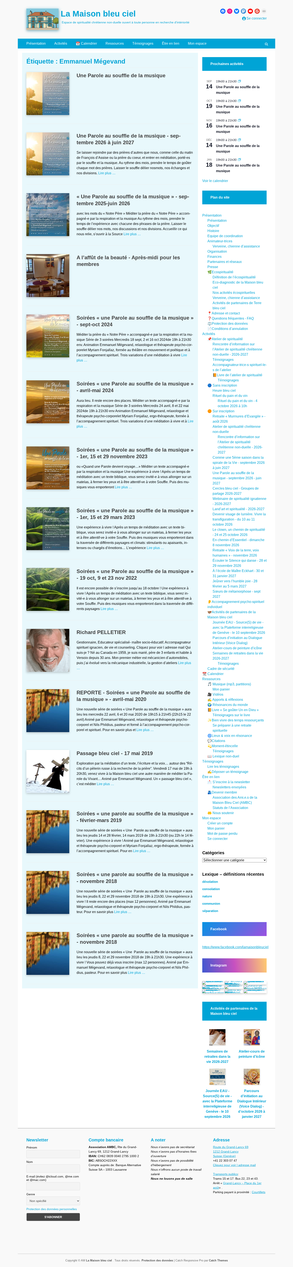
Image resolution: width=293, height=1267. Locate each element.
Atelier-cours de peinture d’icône (237, 648)
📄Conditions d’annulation (227, 329)
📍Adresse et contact (223, 313)
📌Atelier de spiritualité (225, 339)
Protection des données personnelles (51, 1209)
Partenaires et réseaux (224, 262)
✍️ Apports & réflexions (225, 699)
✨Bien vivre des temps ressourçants (235, 720)
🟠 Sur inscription (220, 411)
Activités (60, 43)
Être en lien (170, 43)
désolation (210, 881)
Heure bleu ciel (224, 390)
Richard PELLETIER (101, 632)
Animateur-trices (219, 241)
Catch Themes (218, 1260)
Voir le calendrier (215, 181)
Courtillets (258, 1192)
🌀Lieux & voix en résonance (229, 735)
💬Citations (216, 741)
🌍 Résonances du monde (227, 705)
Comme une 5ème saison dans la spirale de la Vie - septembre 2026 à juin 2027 (239, 463)
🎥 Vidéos (215, 694)
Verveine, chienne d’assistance (236, 246)
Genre (30, 1194)
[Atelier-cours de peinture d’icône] (252, 1039)
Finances (214, 256)
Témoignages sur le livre (231, 715)
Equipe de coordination (225, 236)
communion (211, 903)
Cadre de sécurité (220, 669)
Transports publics (225, 1174)
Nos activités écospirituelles (234, 292)
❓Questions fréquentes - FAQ (230, 318)
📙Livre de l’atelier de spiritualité (237, 375)
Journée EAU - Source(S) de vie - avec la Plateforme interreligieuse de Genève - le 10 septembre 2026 (239, 627)
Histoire (213, 231)
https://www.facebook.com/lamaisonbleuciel (235, 947)
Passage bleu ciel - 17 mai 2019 (115, 753)
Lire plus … (107, 173)
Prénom (31, 1147)
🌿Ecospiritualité (220, 272)
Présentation (36, 43)
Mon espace (197, 43)
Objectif (213, 226)
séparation (210, 911)
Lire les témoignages (223, 766)
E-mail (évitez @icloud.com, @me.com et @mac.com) (52, 1178)
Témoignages (142, 43)
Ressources (115, 43)
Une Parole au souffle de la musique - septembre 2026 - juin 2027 (237, 478)
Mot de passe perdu (222, 833)
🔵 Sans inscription (222, 385)
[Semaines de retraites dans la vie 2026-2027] (217, 1039)
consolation (211, 889)
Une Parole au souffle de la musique (121, 75)
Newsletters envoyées (229, 787)
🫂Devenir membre (222, 792)
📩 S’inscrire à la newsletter (228, 782)
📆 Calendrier (86, 43)
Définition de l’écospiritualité (234, 277)
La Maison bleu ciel (98, 13)
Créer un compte (220, 823)
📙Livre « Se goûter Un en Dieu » (233, 710)
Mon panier (221, 689)
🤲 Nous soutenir (220, 813)
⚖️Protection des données (227, 323)
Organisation (217, 251)
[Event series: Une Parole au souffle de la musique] (239, 81)
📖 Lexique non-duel (223, 756)
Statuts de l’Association (230, 808)
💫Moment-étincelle (222, 746)
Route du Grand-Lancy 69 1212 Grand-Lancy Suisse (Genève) (230, 1151)
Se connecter (217, 839)
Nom (29, 1162)
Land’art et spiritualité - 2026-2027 (238, 509)
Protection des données (157, 1260)
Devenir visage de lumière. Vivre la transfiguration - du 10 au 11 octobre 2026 (239, 519)
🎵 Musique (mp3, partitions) (229, 684)
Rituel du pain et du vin (230, 396)
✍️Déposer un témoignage (227, 772)
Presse (212, 267)
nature (207, 896)
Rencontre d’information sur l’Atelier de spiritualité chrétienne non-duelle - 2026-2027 (237, 349)
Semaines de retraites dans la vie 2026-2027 (217, 1057)
